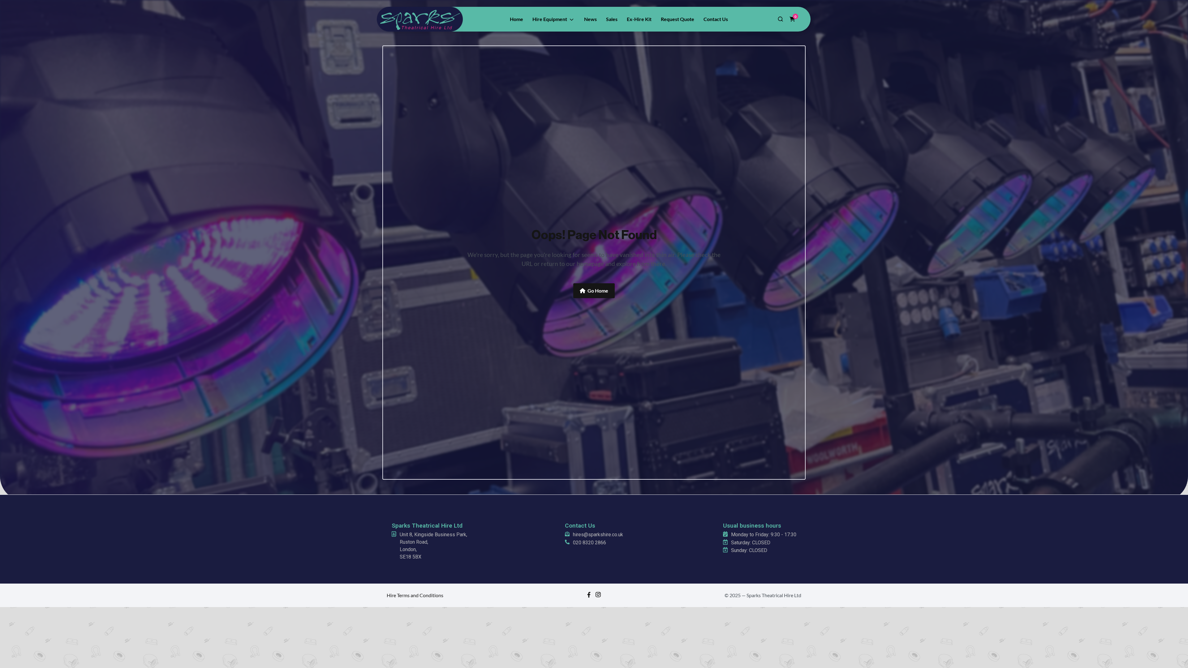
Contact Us (580, 525)
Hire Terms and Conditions (415, 595)
